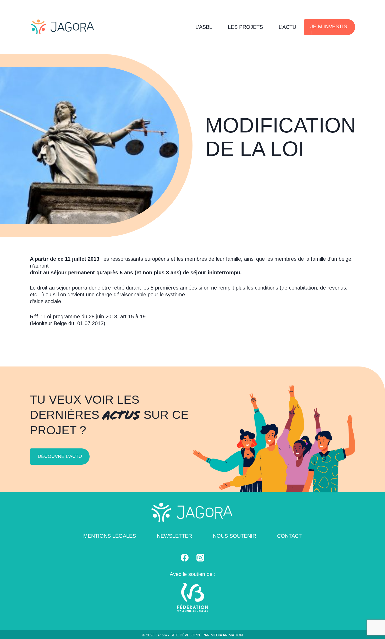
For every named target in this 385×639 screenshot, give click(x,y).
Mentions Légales (109, 536)
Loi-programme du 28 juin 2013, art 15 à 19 (95, 316)
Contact (289, 536)
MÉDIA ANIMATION (227, 635)
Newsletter (174, 536)
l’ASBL (203, 27)
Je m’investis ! (328, 29)
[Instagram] (200, 557)
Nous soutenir (234, 536)
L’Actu (287, 27)
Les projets (245, 27)
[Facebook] (184, 557)
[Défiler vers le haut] (374, 620)
